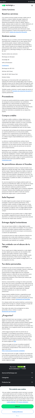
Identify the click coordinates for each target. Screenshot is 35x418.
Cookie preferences (17, 412)
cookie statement (11, 402)
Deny (17, 416)
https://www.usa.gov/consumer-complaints (13, 350)
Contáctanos (5, 65)
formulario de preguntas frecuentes (21, 91)
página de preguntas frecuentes (18, 32)
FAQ (15, 341)
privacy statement (23, 402)
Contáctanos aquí (6, 160)
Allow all (17, 406)
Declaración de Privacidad (23, 299)
